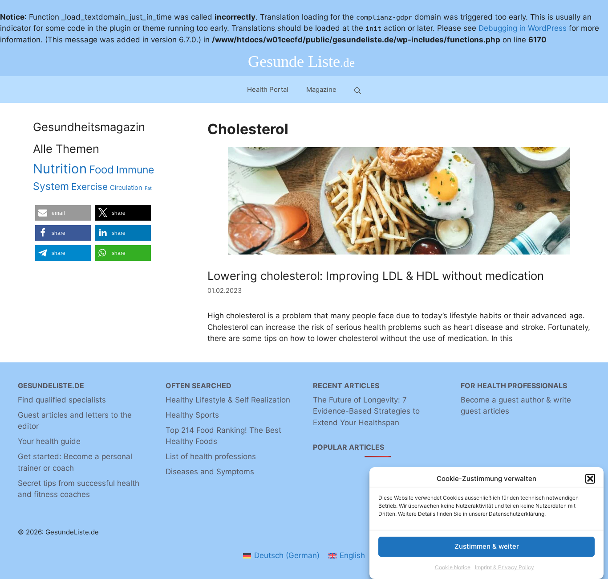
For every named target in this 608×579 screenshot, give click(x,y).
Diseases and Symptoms (210, 471)
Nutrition (60, 169)
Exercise (89, 186)
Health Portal (267, 89)
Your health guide (49, 441)
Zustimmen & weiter (486, 546)
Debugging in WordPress (522, 28)
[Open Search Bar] (357, 89)
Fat (148, 188)
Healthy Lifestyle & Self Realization (228, 399)
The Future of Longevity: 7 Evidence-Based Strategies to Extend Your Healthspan (366, 411)
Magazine (321, 89)
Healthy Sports (192, 415)
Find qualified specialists (62, 399)
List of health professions (211, 456)
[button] (590, 478)
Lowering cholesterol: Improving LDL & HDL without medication (375, 276)
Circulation (126, 188)
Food (101, 169)
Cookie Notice (452, 567)
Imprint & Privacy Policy (504, 567)
